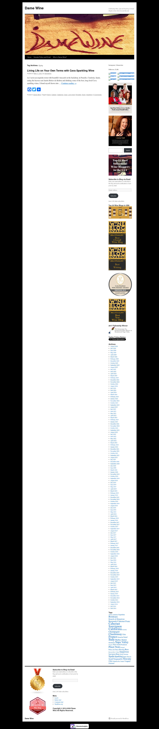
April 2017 (113, 539)
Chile (124, 634)
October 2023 (114, 403)
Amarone (115, 614)
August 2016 (114, 556)
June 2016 (113, 560)
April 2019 (113, 489)
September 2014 (114, 602)
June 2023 (113, 411)
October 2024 (114, 384)
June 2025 (113, 371)
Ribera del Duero (114, 650)
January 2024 (114, 399)
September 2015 (114, 579)
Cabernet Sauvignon (115, 624)
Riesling (122, 649)
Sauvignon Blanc (114, 654)
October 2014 (114, 600)
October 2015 (114, 577)
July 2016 (113, 558)
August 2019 (114, 480)
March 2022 (113, 443)
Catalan (53, 95)
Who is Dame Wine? (60, 57)
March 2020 (113, 470)
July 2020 (113, 466)
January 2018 (114, 520)
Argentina (121, 614)
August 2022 (114, 432)
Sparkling (89, 95)
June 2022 (113, 436)
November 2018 (114, 499)
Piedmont (124, 645)
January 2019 (114, 495)
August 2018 (114, 505)
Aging (49, 95)
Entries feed (58, 700)
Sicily (121, 654)
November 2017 (114, 524)
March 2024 (113, 394)
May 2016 (113, 562)
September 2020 (114, 464)
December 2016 (114, 547)
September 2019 (114, 478)
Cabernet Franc (123, 621)
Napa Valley (122, 642)
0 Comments (97, 95)
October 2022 (114, 428)
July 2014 (113, 606)
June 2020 (113, 468)
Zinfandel (111, 663)
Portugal (122, 647)
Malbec (118, 639)
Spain (84, 95)
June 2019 (113, 484)
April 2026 (113, 355)
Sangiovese (124, 651)
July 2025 (113, 369)
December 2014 (114, 596)
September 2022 (114, 430)
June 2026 (113, 350)
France (113, 636)
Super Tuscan (127, 657)
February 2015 (114, 591)
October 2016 (114, 552)
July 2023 (113, 409)
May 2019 (113, 487)
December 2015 (114, 573)
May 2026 (113, 352)
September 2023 (114, 405)
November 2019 (114, 474)
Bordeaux (113, 616)
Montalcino (112, 642)
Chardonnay (115, 634)
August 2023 (114, 407)
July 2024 (113, 388)
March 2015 (113, 589)
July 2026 (113, 348)
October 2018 (114, 501)
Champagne (114, 631)
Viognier (127, 661)
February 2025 (114, 378)
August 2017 (114, 531)
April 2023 (113, 415)
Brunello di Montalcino (117, 619)
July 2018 (113, 508)
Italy (112, 639)
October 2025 (114, 363)
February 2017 (114, 543)
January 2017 (114, 545)
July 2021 (113, 459)
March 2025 (113, 375)
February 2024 (114, 396)
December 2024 (114, 380)
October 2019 (114, 476)
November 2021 (114, 451)
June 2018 (113, 510)
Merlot (124, 640)
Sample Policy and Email (42, 57)
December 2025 (114, 361)
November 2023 (114, 401)
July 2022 (113, 434)
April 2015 (113, 587)
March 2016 (113, 566)
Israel (125, 637)
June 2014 (113, 608)
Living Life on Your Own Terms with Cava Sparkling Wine (60, 70)
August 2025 (114, 367)
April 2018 (113, 514)
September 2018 (114, 503)
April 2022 (113, 440)
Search (128, 150)
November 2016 (114, 549)
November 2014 (114, 598)
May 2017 (113, 537)
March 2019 (113, 491)
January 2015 (114, 593)
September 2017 (114, 529)
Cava (65, 95)
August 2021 (114, 457)
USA (110, 661)
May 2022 (113, 438)
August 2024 (114, 386)
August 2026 (114, 346)
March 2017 (113, 541)
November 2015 (114, 575)
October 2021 (114, 453)
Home (29, 57)
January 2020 (114, 472)
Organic (111, 645)
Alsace (110, 614)
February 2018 (114, 518)
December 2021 (114, 449)
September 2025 (114, 365)
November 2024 (114, 382)
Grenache (120, 637)
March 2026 (113, 357)
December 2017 (114, 522)
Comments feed (59, 702)
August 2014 (114, 604)
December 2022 (114, 424)
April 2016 (113, 564)
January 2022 (114, 447)
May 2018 (113, 512)
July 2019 (113, 482)
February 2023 (114, 420)
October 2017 (114, 526)
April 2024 (113, 392)
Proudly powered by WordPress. (120, 718)
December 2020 (114, 461)
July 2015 (113, 583)
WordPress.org (59, 704)
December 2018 (114, 497)
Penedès (78, 95)
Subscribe (113, 196)
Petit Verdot (117, 644)
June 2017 (113, 535)
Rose (127, 649)
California (115, 629)
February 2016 (114, 568)
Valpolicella (116, 661)
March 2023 (113, 417)
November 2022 (114, 426)
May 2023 (113, 413)
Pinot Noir (114, 647)
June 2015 (113, 585)
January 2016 (114, 570)
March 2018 (113, 516)
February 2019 (114, 493)
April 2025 (113, 373)
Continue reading (68, 83)
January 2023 (114, 422)
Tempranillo (118, 659)
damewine (48, 73)
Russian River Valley (114, 652)
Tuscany (127, 658)
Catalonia (60, 95)
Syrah (111, 659)
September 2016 (114, 554)
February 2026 (114, 359)
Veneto (122, 661)
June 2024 (113, 390)
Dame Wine (34, 7)
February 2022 (114, 445)
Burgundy (113, 621)
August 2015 (114, 581)
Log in (56, 698)
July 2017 (113, 533)
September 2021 (114, 455)
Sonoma (125, 654)
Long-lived (71, 95)
